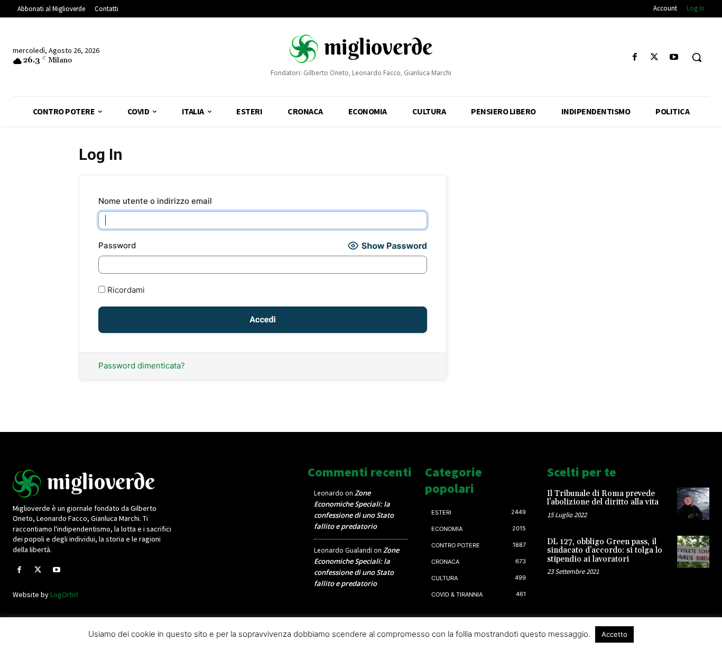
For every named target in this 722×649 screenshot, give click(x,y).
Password (117, 245)
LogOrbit (64, 594)
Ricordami (125, 290)
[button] (696, 57)
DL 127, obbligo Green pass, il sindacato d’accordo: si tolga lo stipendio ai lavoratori (604, 550)
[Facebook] (634, 57)
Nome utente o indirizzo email (155, 201)
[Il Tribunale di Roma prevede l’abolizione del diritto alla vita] (693, 504)
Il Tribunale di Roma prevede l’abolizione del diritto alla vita (603, 498)
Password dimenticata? (141, 365)
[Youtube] (674, 57)
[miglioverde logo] (361, 48)
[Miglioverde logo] (94, 483)
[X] (654, 57)
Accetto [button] (614, 634)
